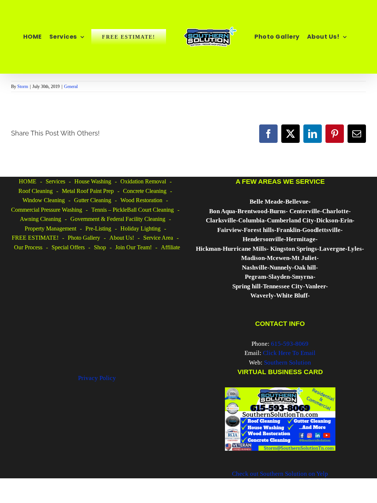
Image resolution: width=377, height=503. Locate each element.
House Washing (92, 181)
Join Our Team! (133, 247)
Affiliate (170, 247)
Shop (100, 247)
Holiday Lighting (140, 228)
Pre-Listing (98, 228)
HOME (27, 181)
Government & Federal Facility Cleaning (117, 219)
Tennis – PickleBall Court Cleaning (132, 210)
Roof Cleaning (35, 191)
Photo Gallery (84, 238)
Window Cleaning (43, 200)
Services (55, 181)
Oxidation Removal (143, 181)
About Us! (121, 238)
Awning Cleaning (40, 219)
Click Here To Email (289, 352)
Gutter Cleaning (92, 200)
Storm (22, 86)
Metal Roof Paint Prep (88, 191)
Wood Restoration (141, 200)
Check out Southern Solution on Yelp (280, 473)
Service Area (158, 238)
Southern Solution (287, 362)
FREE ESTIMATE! (35, 238)
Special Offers (68, 247)
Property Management (50, 228)
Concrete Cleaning (144, 191)
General (71, 86)
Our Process (28, 247)
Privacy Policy (97, 377)
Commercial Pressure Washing (46, 210)
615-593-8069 (290, 343)
